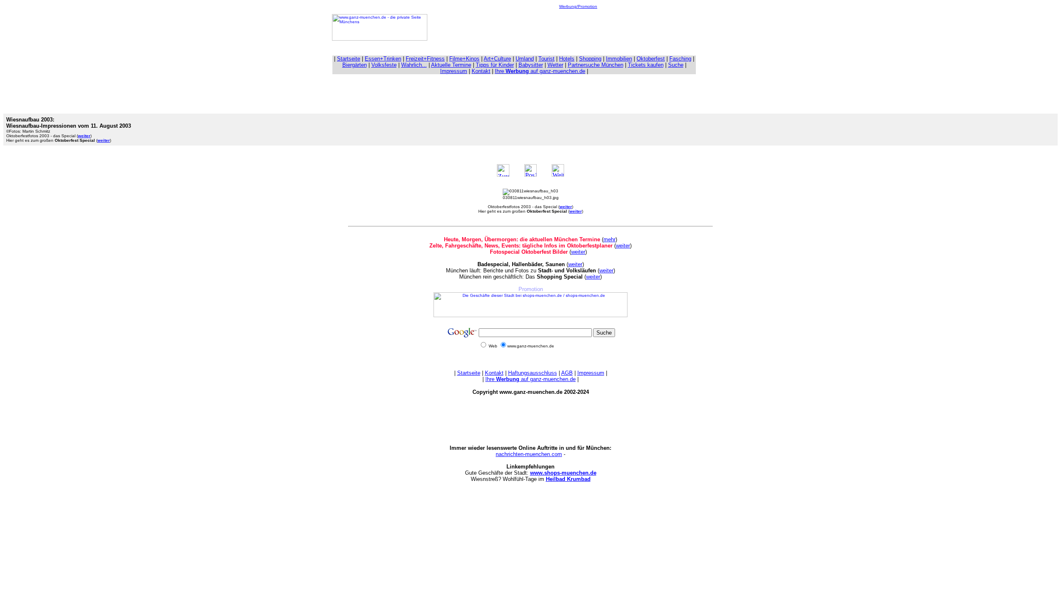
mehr (609, 239)
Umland (525, 59)
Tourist (546, 59)
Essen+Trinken (383, 59)
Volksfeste (384, 65)
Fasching (680, 59)
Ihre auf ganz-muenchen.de (540, 71)
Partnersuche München (595, 65)
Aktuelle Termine (451, 65)
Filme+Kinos (464, 59)
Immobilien (619, 59)
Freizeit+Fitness (425, 59)
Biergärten (354, 65)
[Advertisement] (578, 27)
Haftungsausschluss (532, 373)
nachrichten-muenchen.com (529, 454)
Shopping (590, 59)
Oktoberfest (651, 59)
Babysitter (530, 65)
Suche (675, 65)
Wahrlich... (414, 65)
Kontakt (481, 71)
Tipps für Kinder (495, 65)
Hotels (566, 59)
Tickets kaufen (646, 65)
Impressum (453, 71)
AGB (567, 373)
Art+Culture (497, 59)
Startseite (348, 59)
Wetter (555, 65)
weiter (623, 246)
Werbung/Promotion (578, 6)
